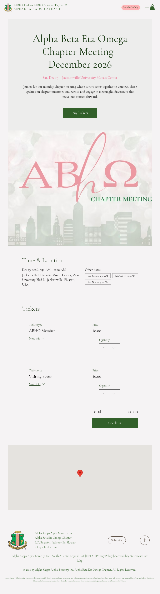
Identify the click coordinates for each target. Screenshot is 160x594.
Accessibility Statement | (129, 556)
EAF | (83, 556)
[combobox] (109, 347)
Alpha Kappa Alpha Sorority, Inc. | (32, 556)
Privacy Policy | (105, 556)
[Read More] (145, 540)
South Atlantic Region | (66, 556)
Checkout (114, 423)
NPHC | (91, 556)
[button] (152, 7)
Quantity (104, 340)
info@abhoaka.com (100, 581)
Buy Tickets (80, 113)
